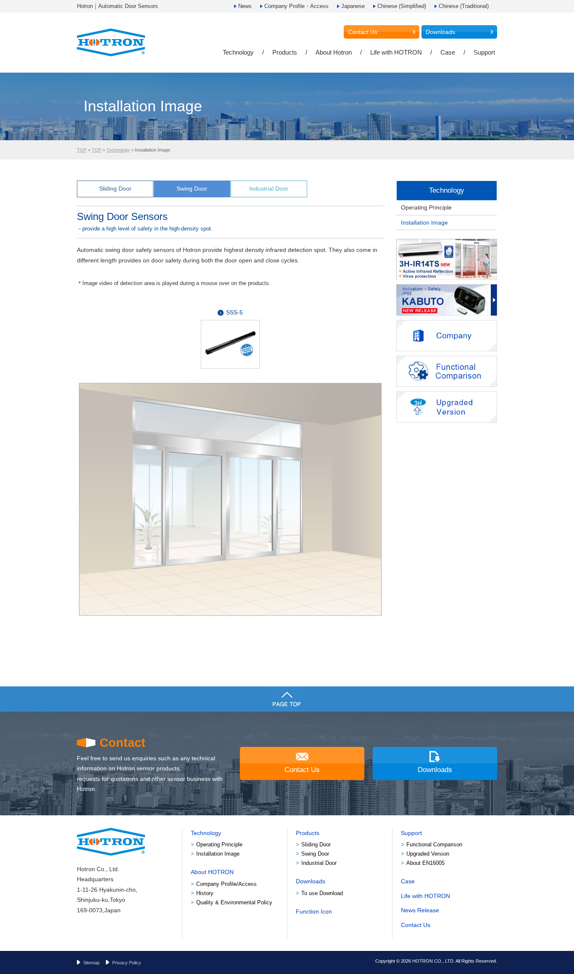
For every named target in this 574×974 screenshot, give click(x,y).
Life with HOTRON (396, 52)
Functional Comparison (434, 844)
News (245, 6)
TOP (82, 149)
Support (484, 52)
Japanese (353, 6)
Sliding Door (115, 189)
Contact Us (362, 32)
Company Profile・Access (296, 6)
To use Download (322, 893)
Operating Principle (426, 207)
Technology (238, 52)
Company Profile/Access (226, 884)
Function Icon (314, 911)
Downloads (440, 32)
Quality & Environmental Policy (234, 902)
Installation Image (424, 222)
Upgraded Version (427, 854)
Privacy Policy (126, 962)
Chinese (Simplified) (401, 6)
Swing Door (191, 189)
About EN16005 (425, 863)
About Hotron (334, 52)
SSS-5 (234, 312)
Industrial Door (268, 189)
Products (284, 52)
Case (447, 52)
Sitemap (91, 962)
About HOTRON (212, 872)
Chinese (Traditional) (464, 6)
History (204, 893)
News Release (420, 910)
